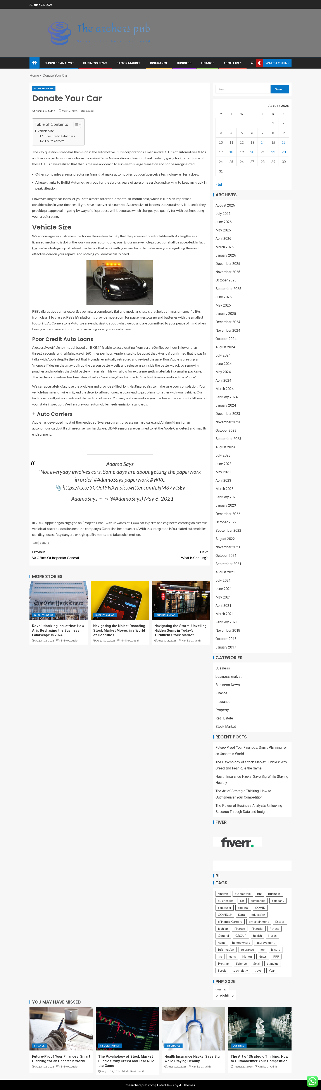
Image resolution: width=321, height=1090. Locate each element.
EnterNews (165, 1085)
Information (226, 949)
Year (272, 970)
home (222, 942)
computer (224, 907)
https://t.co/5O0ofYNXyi (90, 487)
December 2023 (228, 414)
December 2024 (228, 322)
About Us (231, 63)
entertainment (259, 921)
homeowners (241, 942)
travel (258, 970)
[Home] (34, 63)
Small (256, 963)
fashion (223, 928)
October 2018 (226, 639)
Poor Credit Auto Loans (60, 136)
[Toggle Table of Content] (75, 124)
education (258, 914)
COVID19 (225, 914)
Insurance (158, 63)
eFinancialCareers (230, 921)
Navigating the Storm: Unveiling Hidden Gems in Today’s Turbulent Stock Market (180, 630)
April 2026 (223, 238)
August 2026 (225, 205)
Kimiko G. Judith (45, 110)
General (223, 935)
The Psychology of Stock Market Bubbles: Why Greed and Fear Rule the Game (126, 1061)
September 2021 (228, 564)
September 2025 (228, 289)
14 (263, 142)
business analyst (59, 63)
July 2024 (223, 355)
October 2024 (226, 339)
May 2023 (223, 472)
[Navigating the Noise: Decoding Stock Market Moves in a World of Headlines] (120, 600)
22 (273, 152)
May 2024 (223, 372)
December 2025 (228, 264)
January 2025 (226, 314)
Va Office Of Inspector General (55, 555)
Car (34, 248)
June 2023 (224, 464)
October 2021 (226, 556)
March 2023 (225, 489)
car (242, 900)
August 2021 (225, 572)
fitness (274, 928)
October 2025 (226, 280)
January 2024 (226, 405)
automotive (243, 893)
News (263, 956)
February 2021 (227, 622)
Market (247, 956)
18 (231, 152)
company (278, 900)
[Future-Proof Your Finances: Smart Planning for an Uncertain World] (61, 1028)
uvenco (221, 989)
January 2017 (226, 647)
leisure (275, 949)
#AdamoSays (108, 479)
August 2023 (225, 447)
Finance (207, 63)
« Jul (219, 184)
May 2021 (223, 597)
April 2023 (223, 480)
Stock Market (129, 63)
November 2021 (228, 547)
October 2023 (226, 430)
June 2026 (224, 222)
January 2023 (226, 505)
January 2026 (226, 255)
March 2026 (225, 247)
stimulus (272, 963)
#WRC (157, 479)
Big (259, 893)
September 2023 (228, 439)
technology (240, 970)
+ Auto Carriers (54, 141)
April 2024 (223, 380)
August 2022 (225, 539)
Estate (280, 921)
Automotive (135, 204)
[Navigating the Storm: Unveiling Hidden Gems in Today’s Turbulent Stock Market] (181, 600)
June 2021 (224, 589)
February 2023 (227, 497)
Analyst (223, 893)
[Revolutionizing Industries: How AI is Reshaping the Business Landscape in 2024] (58, 600)
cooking (243, 907)
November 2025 (228, 272)
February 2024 (227, 397)
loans (232, 956)
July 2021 (223, 580)
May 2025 (223, 305)
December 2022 (228, 514)
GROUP (241, 935)
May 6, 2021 (159, 498)
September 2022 (228, 530)
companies (258, 900)
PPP (276, 956)
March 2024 (225, 389)
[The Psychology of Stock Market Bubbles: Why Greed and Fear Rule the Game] (127, 1028)
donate (44, 542)
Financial (257, 928)
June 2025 (224, 297)
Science (241, 963)
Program (224, 963)
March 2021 (225, 614)
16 (284, 142)
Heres (272, 935)
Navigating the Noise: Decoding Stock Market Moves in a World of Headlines (119, 630)
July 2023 (223, 455)
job (263, 949)
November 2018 (228, 630)
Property (222, 710)
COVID (260, 907)
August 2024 (225, 347)
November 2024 (228, 330)
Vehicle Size (46, 131)
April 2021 (223, 606)
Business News (95, 63)
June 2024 (224, 364)
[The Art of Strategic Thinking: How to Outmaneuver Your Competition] (260, 1028)
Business (184, 63)
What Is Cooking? (194, 555)
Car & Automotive (112, 158)
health (257, 935)
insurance (247, 949)
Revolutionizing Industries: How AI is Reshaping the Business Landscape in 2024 (58, 630)
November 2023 (228, 422)
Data (241, 914)
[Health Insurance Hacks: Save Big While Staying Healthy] (193, 1028)
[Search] (252, 63)
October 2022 (226, 522)
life (220, 956)
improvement (266, 942)
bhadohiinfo (225, 995)
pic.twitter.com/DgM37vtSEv (152, 487)
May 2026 (223, 230)
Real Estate (224, 718)
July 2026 (223, 214)
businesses (225, 900)
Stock (222, 970)
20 (252, 152)
